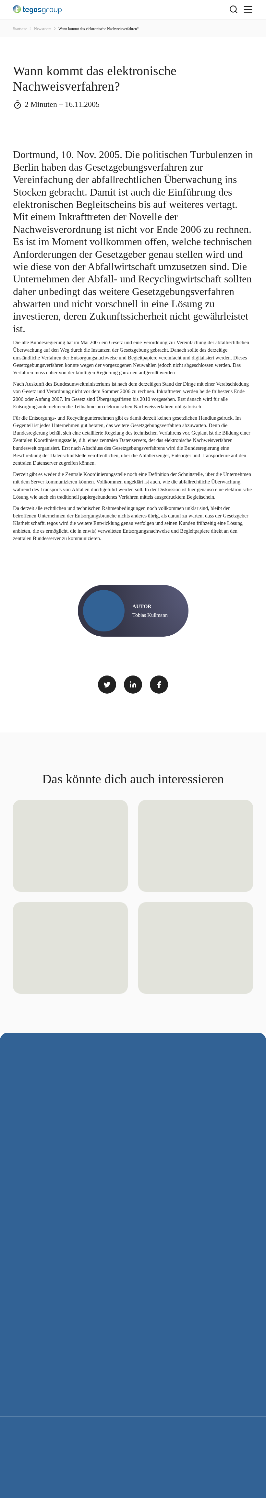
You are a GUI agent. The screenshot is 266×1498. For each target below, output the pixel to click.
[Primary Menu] (248, 9)
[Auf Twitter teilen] (107, 684)
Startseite (20, 29)
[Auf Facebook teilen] (159, 684)
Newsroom (43, 29)
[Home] (121, 9)
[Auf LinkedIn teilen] (133, 684)
